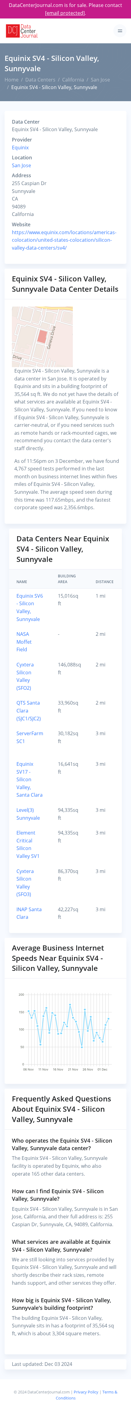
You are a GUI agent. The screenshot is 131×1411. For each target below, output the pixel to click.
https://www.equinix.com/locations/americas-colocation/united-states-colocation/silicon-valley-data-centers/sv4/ (64, 240)
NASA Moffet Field (24, 642)
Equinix (20, 147)
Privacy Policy (86, 1392)
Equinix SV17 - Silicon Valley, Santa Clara (29, 779)
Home (12, 79)
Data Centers (40, 79)
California (73, 79)
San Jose (100, 79)
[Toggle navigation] (119, 30)
